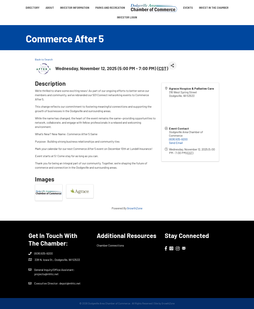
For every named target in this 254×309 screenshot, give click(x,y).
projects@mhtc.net (46, 274)
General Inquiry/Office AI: (54, 269)
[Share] (172, 65)
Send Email (176, 142)
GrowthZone (134, 208)
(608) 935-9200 (178, 139)
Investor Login (127, 17)
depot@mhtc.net (70, 283)
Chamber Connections (110, 245)
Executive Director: (46, 283)
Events (188, 7)
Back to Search (44, 59)
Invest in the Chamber (214, 7)
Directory (32, 7)
